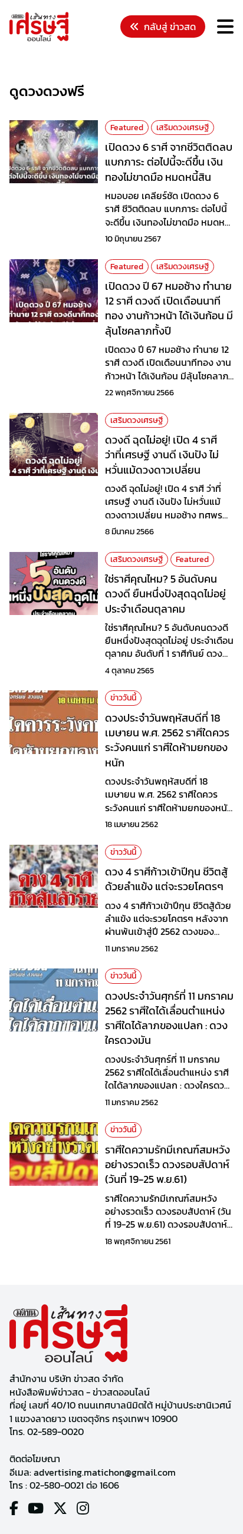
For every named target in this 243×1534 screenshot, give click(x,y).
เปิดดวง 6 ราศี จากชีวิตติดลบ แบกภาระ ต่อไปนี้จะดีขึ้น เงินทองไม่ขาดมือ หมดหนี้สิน (168, 161)
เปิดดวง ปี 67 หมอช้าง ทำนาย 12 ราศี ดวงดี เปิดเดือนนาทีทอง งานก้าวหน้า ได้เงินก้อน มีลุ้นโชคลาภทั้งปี (169, 308)
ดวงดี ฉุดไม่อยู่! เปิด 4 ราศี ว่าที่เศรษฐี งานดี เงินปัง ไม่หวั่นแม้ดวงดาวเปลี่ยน (162, 454)
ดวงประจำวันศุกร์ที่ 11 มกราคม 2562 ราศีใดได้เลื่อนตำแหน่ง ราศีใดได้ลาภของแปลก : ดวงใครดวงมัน (169, 1018)
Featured (126, 127)
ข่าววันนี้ (123, 698)
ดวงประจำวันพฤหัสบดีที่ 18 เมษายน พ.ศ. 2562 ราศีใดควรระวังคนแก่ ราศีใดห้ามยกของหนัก (167, 740)
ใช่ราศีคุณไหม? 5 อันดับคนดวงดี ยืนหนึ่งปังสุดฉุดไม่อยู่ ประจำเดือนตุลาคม (165, 593)
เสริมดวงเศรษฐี (182, 127)
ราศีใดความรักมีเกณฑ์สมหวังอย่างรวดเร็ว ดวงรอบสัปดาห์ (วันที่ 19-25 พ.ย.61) (167, 1164)
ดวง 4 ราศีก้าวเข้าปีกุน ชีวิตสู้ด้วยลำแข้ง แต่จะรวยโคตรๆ (166, 879)
